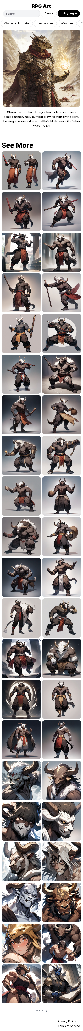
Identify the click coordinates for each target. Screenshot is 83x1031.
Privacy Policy (67, 1021)
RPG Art (41, 6)
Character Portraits (17, 23)
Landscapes (45, 23)
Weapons (67, 23)
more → (41, 1011)
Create (48, 13)
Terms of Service (69, 1026)
